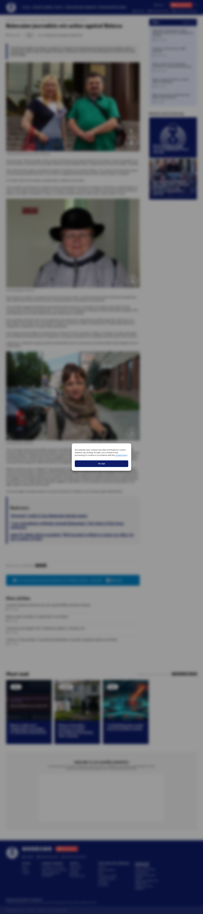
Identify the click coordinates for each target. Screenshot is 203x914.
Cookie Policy (121, 455)
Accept (101, 463)
